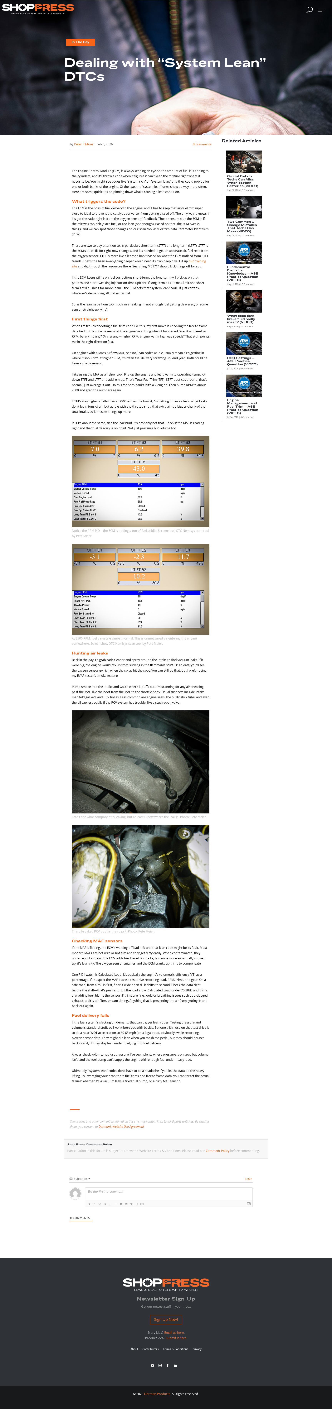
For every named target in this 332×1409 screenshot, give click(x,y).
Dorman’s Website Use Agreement (121, 1126)
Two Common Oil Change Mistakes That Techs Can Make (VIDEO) (242, 226)
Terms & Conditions (175, 1349)
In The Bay (80, 42)
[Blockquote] (121, 1204)
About (134, 1349)
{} (136, 1203)
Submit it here (176, 1338)
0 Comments (202, 144)
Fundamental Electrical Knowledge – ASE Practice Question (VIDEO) (242, 273)
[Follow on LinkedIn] (175, 1365)
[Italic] (94, 1204)
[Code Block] (126, 1204)
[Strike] (105, 1204)
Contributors (150, 1349)
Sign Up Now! (166, 1319)
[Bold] (88, 1204)
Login (248, 1179)
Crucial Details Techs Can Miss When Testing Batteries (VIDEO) (242, 181)
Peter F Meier (83, 144)
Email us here (174, 1332)
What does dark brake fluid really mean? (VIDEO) (241, 319)
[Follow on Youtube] (152, 1365)
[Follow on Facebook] (168, 1365)
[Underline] (99, 1204)
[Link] (131, 1204)
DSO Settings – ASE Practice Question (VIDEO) (242, 361)
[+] (142, 1203)
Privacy (197, 1349)
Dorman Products (157, 1394)
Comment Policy (217, 1151)
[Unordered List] (115, 1204)
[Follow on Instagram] (160, 1365)
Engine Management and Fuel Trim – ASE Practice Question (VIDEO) (242, 406)
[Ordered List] (110, 1204)
